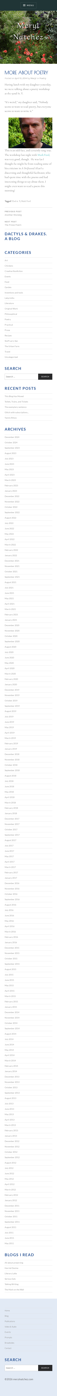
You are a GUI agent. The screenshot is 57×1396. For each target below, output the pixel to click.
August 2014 (10, 1034)
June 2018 (9, 786)
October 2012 (11, 1152)
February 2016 (11, 937)
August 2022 (10, 517)
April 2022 (9, 539)
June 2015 (9, 980)
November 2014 (12, 1017)
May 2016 (9, 921)
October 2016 (11, 894)
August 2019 (10, 711)
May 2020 (9, 663)
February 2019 (11, 743)
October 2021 (11, 571)
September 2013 (12, 1093)
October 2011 (11, 1216)
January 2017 (11, 878)
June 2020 (9, 657)
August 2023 (10, 453)
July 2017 (9, 845)
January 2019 (11, 749)
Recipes (8, 335)
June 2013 (9, 1109)
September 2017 (12, 835)
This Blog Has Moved (14, 396)
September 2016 (12, 899)
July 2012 (9, 1168)
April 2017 (9, 861)
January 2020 (11, 684)
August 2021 (10, 582)
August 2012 (10, 1162)
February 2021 (11, 614)
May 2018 (9, 792)
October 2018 (11, 765)
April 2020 (9, 668)
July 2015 (9, 974)
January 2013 (11, 1136)
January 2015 (11, 1007)
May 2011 (9, 1243)
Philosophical (11, 314)
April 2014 (9, 1055)
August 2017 (10, 840)
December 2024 (12, 437)
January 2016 (11, 942)
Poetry (42, 78)
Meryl (33, 78)
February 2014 (11, 1066)
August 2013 (10, 1098)
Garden (8, 287)
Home (7, 1310)
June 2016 (9, 915)
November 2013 (12, 1082)
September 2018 (12, 770)
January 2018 (11, 813)
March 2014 (10, 1060)
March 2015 (10, 996)
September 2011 (12, 1222)
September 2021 (12, 577)
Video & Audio (10, 1326)
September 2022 (12, 512)
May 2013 (9, 1114)
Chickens (9, 265)
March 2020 (10, 673)
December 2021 (12, 561)
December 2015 (12, 948)
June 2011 (9, 1238)
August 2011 (10, 1227)
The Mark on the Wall (14, 1289)
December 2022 (12, 496)
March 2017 (10, 867)
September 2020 (12, 641)
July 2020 (9, 652)
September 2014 (12, 1028)
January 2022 (11, 555)
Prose (7, 330)
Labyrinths (9, 298)
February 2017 (11, 872)
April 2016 (9, 926)
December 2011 (12, 1205)
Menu (30, 5)
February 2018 (11, 808)
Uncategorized (11, 357)
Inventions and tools (14, 292)
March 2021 (10, 609)
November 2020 (12, 630)
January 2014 (11, 1071)
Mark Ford (43, 155)
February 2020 (11, 679)
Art (6, 260)
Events (8, 276)
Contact (8, 1348)
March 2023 (10, 480)
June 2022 (9, 528)
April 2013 (9, 1119)
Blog (6, 1316)
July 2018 (9, 781)
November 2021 (12, 566)
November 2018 (12, 759)
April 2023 (9, 474)
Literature (9, 303)
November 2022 (12, 501)
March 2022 (10, 544)
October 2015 (11, 958)
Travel (7, 351)
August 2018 (10, 775)
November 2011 (12, 1211)
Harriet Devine (11, 1268)
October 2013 (11, 1087)
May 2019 (9, 727)
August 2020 (10, 647)
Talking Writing (11, 1284)
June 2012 (9, 1173)
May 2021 (9, 598)
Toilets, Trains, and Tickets (16, 401)
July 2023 (9, 458)
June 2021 (9, 593)
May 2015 (9, 985)
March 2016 (10, 931)
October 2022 (11, 507)
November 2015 (12, 953)
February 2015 (11, 1001)
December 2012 (12, 1141)
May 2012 (9, 1179)
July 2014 (9, 1039)
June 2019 (9, 722)
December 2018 (12, 754)
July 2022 (9, 523)
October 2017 (11, 829)
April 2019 (9, 732)
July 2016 (9, 910)
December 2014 (12, 1012)
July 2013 (9, 1103)
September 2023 (12, 448)
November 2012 (12, 1146)
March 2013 (10, 1125)
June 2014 (9, 1044)
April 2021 (9, 604)
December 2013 (12, 1076)
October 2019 (11, 700)
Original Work (11, 308)
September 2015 (12, 964)
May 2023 (9, 469)
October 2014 (11, 1023)
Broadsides (9, 1342)
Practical (9, 324)
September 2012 (12, 1157)
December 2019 (12, 690)
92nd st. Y (15, 201)
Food (7, 282)
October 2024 (11, 442)
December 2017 (12, 818)
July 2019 (9, 716)
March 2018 (10, 802)
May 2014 (9, 1050)
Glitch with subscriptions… (17, 412)
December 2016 (12, 883)
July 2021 (9, 587)
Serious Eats (10, 1279)
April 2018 (9, 797)
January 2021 (11, 620)
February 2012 (11, 1195)
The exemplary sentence (15, 407)
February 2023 (11, 485)
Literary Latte (11, 1273)
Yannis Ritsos (11, 418)
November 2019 (12, 695)
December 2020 (12, 625)
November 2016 (12, 888)
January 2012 (11, 1200)
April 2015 (9, 991)
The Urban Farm (12, 346)
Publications (10, 1321)
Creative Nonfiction (14, 271)
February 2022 (11, 550)
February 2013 (11, 1130)
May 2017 (9, 856)
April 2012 (9, 1184)
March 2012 (10, 1189)
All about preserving (14, 1262)
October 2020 (11, 636)
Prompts (8, 1337)
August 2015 (10, 969)
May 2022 (9, 534)
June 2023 (9, 464)
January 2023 (11, 491)
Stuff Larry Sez (11, 341)
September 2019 (12, 706)
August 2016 (10, 904)
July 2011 (9, 1232)
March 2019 (10, 738)
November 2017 (12, 824)
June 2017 (9, 851)
